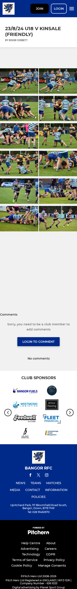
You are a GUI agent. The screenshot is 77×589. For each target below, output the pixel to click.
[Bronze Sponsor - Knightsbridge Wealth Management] (52, 434)
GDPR (50, 554)
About (51, 543)
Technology (31, 554)
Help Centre (30, 543)
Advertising (30, 549)
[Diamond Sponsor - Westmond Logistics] (25, 405)
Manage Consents (52, 565)
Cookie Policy (21, 565)
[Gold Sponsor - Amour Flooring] (52, 405)
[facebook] (30, 476)
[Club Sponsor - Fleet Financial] (52, 420)
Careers (50, 549)
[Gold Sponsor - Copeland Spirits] (52, 391)
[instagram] (46, 476)
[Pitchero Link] (38, 533)
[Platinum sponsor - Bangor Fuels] (25, 391)
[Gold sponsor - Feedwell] (25, 420)
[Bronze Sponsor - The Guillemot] (25, 434)
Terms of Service (25, 560)
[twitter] (38, 475)
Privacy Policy (54, 560)
